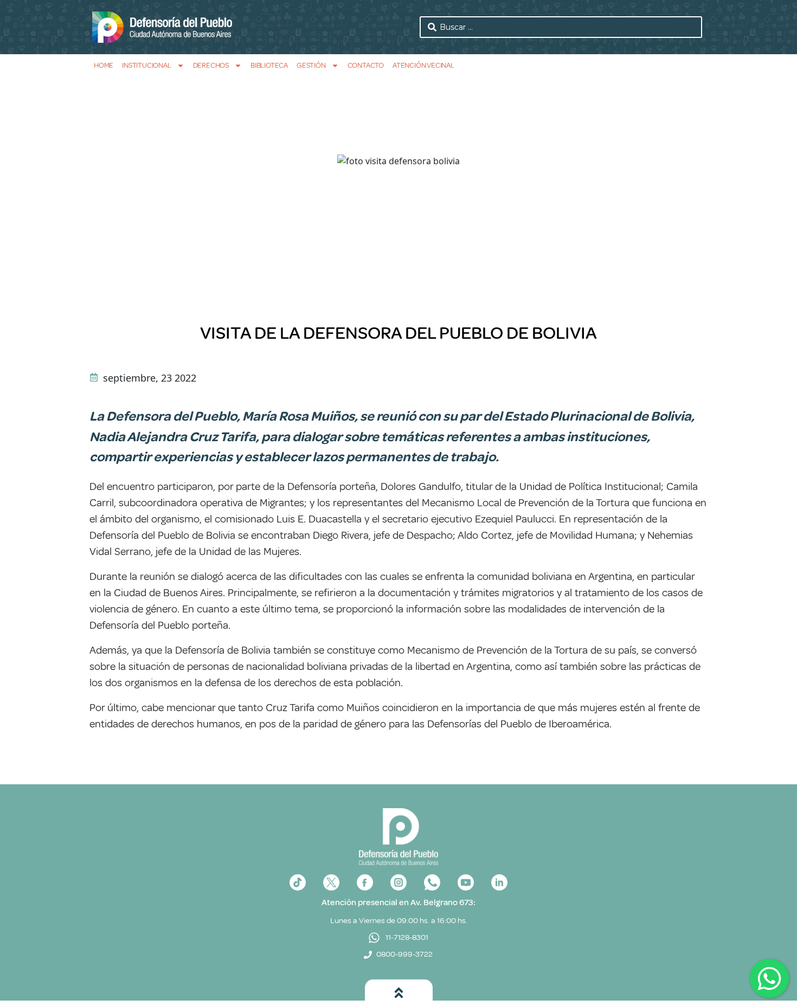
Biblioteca (269, 65)
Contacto (366, 65)
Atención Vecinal (423, 65)
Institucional (146, 65)
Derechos (211, 65)
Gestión (311, 65)
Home (103, 65)
